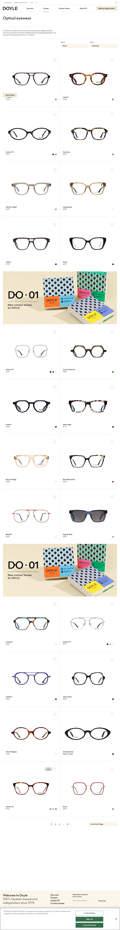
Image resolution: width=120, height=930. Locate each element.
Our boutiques (7, 2)
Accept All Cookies (89, 925)
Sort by (92, 42)
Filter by (63, 42)
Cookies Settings (89, 913)
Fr (36, 2)
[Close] (116, 918)
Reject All (89, 919)
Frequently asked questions (21, 2)
